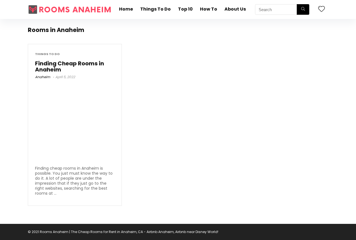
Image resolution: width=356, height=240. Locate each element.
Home (126, 9)
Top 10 (185, 9)
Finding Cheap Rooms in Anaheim (69, 66)
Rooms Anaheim (54, 231)
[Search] (303, 9)
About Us (235, 9)
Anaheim (42, 77)
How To (208, 9)
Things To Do (155, 9)
